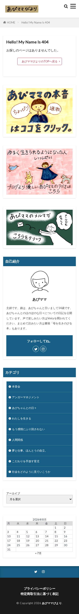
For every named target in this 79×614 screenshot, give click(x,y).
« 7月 (38, 553)
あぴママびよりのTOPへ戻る (40, 61)
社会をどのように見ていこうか (31, 471)
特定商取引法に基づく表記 (40, 594)
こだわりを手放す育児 (25, 461)
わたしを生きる (21, 418)
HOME (11, 22)
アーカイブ (13, 493)
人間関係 (17, 439)
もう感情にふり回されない (28, 429)
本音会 (16, 386)
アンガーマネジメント (25, 397)
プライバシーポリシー (39, 588)
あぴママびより (52, 603)
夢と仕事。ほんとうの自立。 (30, 450)
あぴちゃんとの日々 (24, 408)
